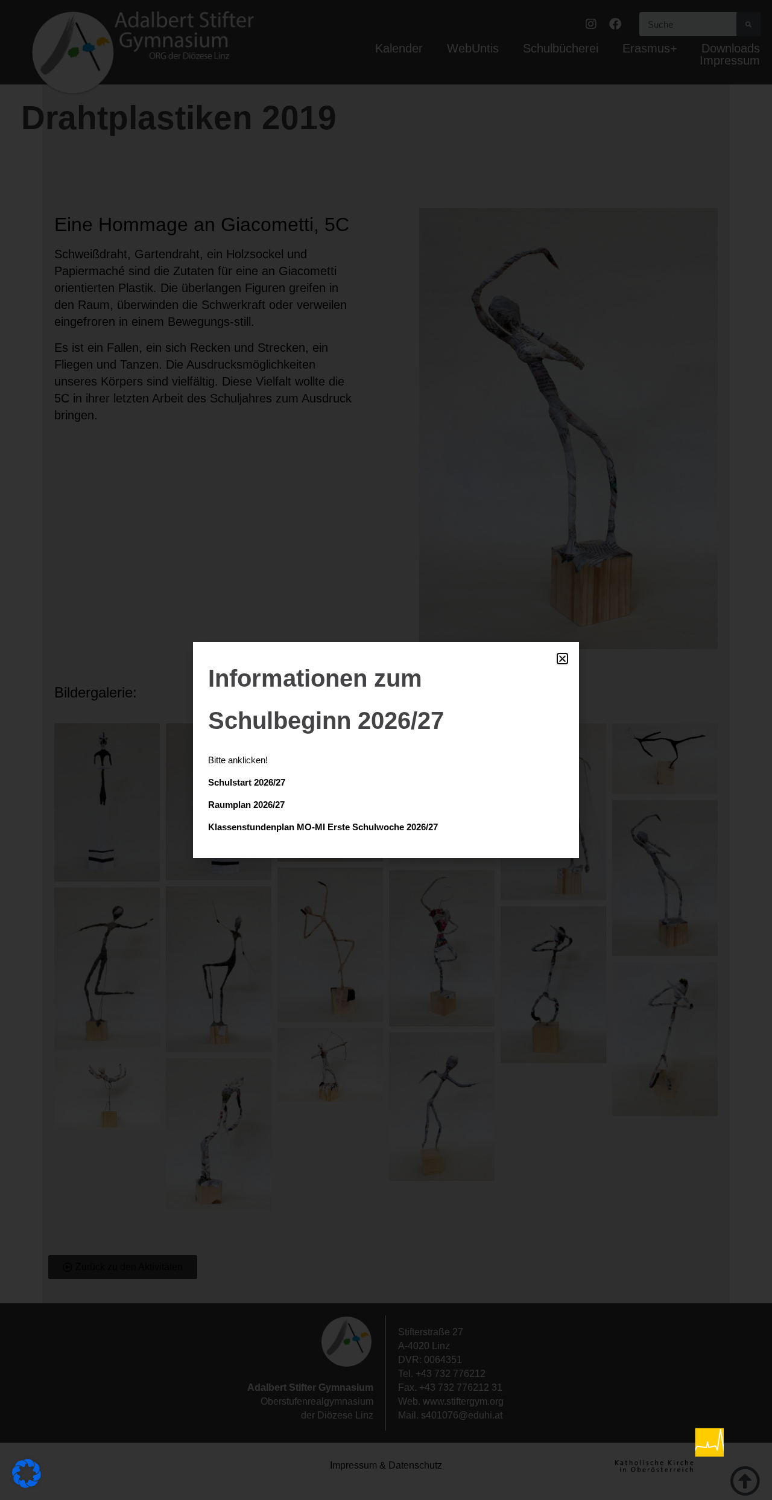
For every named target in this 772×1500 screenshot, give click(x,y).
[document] (386, 750)
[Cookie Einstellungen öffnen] (26, 1483)
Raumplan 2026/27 (246, 804)
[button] (562, 658)
